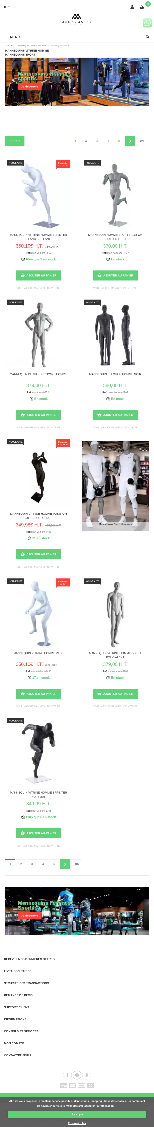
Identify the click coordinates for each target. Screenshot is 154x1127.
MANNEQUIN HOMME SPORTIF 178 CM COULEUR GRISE (115, 237)
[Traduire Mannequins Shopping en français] (5, 6)
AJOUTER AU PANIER (41, 275)
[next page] (130, 141)
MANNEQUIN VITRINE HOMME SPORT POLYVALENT (115, 655)
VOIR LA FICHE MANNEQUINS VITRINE (38, 288)
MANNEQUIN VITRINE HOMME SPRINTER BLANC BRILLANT (38, 237)
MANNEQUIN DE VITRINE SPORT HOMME (38, 374)
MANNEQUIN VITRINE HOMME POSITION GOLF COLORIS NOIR (38, 515)
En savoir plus (77, 1123)
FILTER (15, 141)
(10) (141, 140)
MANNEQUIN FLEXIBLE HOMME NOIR (115, 374)
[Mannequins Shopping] (77, 19)
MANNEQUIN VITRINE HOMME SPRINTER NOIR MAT (38, 794)
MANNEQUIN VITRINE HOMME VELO (38, 653)
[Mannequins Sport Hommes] (115, 486)
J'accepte (77, 1114)
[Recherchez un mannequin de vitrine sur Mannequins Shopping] (147, 37)
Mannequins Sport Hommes (115, 524)
